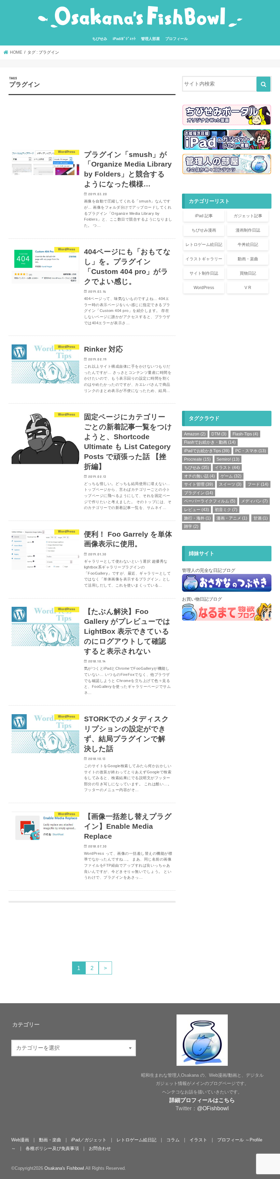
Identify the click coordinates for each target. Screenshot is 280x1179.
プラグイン (198, 492)
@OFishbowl (213, 1108)
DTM (218, 434)
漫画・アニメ (231, 518)
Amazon (195, 434)
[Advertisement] (92, 121)
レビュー (196, 509)
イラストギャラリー (203, 259)
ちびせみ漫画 (204, 230)
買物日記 (248, 273)
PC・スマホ (250, 450)
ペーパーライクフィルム (209, 501)
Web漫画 (20, 1139)
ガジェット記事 (248, 215)
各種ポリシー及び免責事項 (52, 1148)
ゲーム (231, 476)
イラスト (227, 467)
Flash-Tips (245, 434)
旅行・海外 (197, 518)
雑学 (191, 526)
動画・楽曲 (248, 259)
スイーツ (230, 484)
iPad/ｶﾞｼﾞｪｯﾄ (124, 39)
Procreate (197, 459)
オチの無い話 (199, 476)
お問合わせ (100, 1148)
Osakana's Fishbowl (64, 1168)
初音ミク (226, 509)
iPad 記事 (204, 215)
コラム (173, 1139)
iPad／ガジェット (89, 1139)
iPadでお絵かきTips (206, 450)
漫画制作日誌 (248, 230)
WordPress (204, 287)
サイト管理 (198, 484)
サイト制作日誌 (204, 273)
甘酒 (260, 518)
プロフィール (176, 39)
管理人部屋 (150, 39)
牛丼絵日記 (248, 244)
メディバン (254, 501)
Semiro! (227, 459)
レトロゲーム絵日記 (203, 244)
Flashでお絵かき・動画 (210, 442)
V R (247, 287)
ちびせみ (99, 39)
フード (258, 484)
